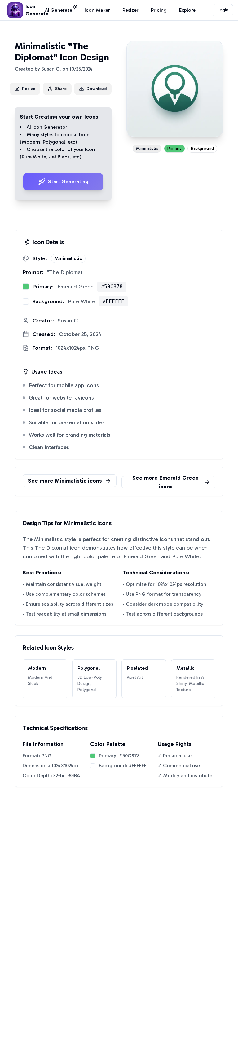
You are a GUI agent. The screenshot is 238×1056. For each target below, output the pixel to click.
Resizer (130, 10)
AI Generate (58, 10)
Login (223, 10)
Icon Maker (97, 10)
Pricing (159, 10)
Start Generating (68, 181)
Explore (187, 10)
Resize (28, 88)
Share (61, 88)
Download (96, 88)
